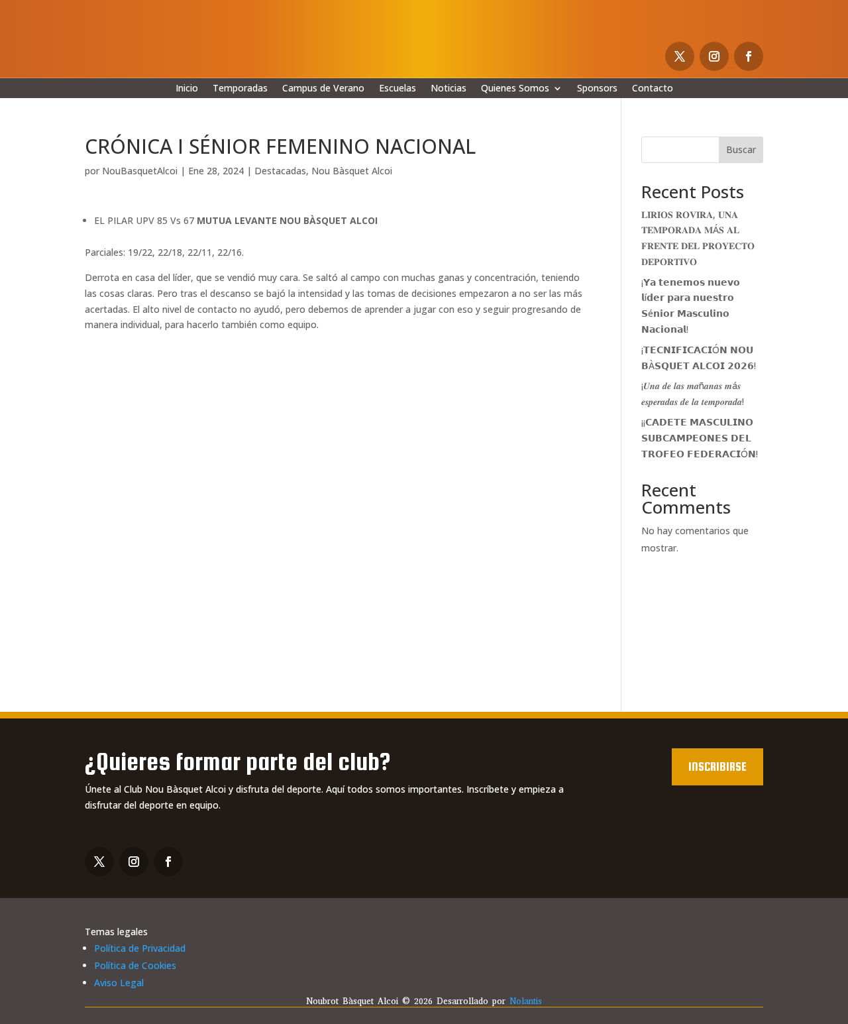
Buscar (741, 149)
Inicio (187, 89)
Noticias (448, 89)
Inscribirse (717, 766)
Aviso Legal (119, 982)
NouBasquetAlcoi (140, 170)
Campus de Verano (323, 89)
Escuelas (397, 89)
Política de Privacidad (140, 948)
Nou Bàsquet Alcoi (351, 170)
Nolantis (525, 1001)
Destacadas (280, 170)
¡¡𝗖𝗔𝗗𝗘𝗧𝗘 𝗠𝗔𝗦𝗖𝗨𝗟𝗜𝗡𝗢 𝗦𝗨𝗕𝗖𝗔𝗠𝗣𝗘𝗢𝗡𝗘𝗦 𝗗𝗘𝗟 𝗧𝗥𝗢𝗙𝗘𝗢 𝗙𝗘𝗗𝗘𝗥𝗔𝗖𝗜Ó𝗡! (699, 438)
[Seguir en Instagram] (714, 56)
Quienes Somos (515, 89)
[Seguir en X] (679, 56)
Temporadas (240, 89)
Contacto (652, 89)
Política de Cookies (135, 965)
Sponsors (597, 89)
